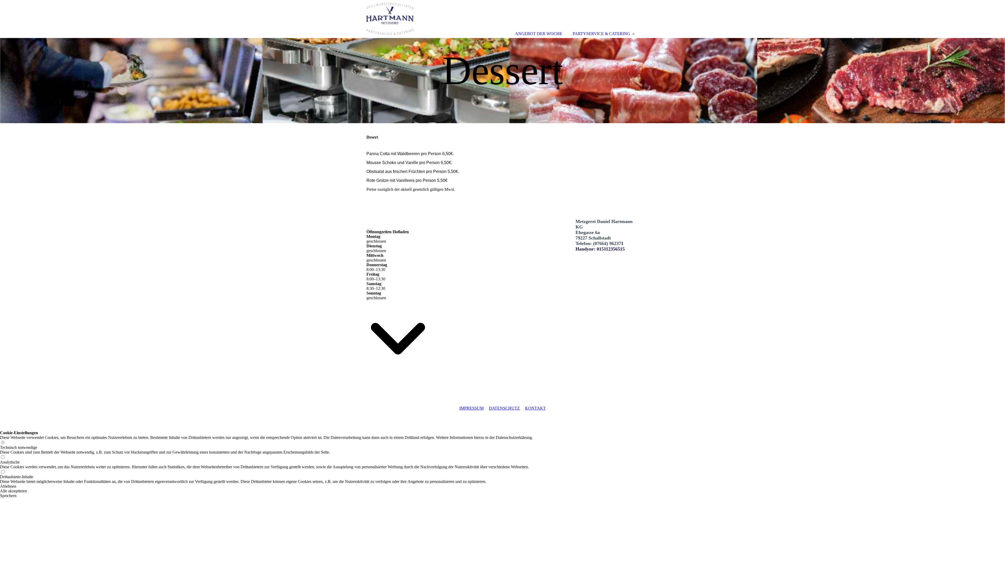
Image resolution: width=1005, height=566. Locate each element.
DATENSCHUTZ (504, 408)
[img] (502, 80)
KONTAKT (535, 408)
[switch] (2, 442)
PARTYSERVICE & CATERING (601, 33)
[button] (266, 486)
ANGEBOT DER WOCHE (538, 33)
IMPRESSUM (471, 408)
